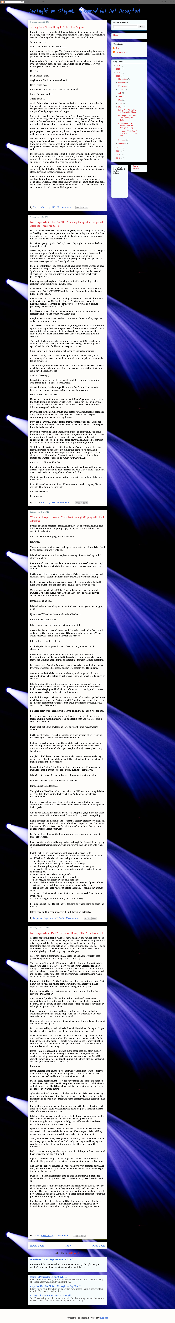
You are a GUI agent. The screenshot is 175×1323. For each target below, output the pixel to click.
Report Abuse (136, 167)
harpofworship (121, 52)
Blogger (104, 1318)
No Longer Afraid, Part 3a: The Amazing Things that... (128, 118)
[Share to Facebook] (84, 207)
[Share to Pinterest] (86, 207)
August (121, 89)
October (121, 82)
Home (68, 1245)
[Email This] (76, 207)
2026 (118, 65)
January (121, 143)
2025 (118, 69)
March (121, 107)
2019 (118, 158)
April (120, 103)
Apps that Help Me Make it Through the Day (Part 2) (55, 1286)
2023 (118, 76)
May (120, 100)
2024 (118, 73)
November (122, 79)
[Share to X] (81, 207)
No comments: (64, 207)
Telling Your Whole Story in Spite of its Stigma (57, 27)
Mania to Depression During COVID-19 (48, 1277)
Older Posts (98, 1245)
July (120, 93)
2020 (118, 155)
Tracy (118, 48)
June (120, 96)
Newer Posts (37, 1245)
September (123, 86)
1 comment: (64, 1236)
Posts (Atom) (74, 1253)
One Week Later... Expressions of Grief (51, 1259)
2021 (118, 151)
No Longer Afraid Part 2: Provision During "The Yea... (127, 133)
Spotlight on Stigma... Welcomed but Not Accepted (84, 11)
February (122, 140)
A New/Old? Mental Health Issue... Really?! (50, 1295)
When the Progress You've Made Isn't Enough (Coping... (126, 125)
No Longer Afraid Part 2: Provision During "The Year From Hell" (67, 933)
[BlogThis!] (79, 207)
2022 (118, 148)
